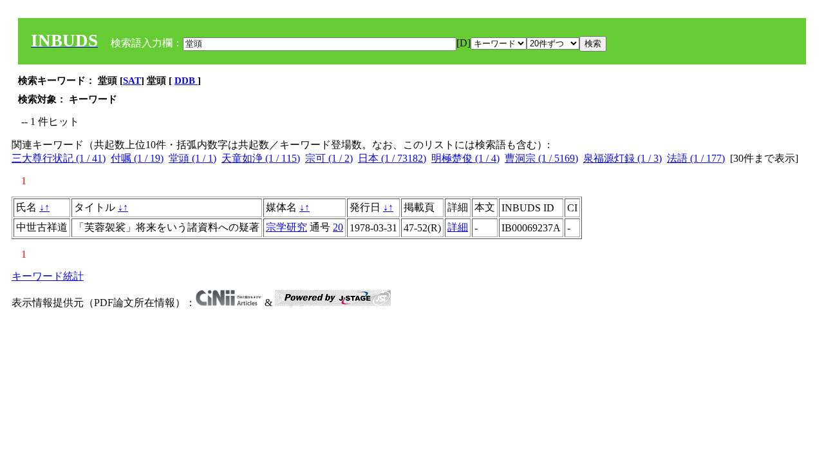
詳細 (457, 227)
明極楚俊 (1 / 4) (465, 158)
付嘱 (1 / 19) (137, 158)
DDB (186, 80)
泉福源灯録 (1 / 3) (622, 158)
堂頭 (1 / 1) (192, 158)
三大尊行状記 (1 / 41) (59, 158)
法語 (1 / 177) (696, 158)
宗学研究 (286, 227)
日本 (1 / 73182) (392, 158)
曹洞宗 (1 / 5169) (541, 158)
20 (338, 227)
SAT (132, 80)
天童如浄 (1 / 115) (260, 158)
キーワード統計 (48, 276)
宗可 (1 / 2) (329, 158)
